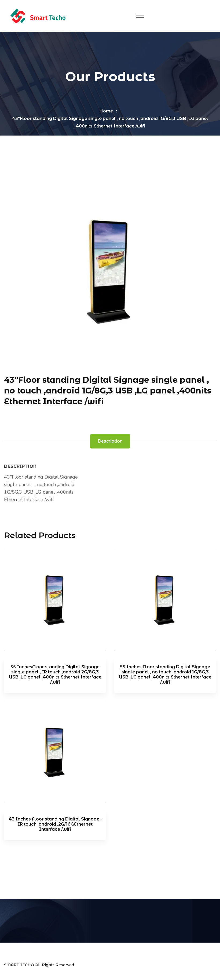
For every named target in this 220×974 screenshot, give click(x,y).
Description (110, 441)
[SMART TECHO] (38, 15)
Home (106, 111)
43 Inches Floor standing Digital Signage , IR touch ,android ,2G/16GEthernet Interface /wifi (55, 824)
